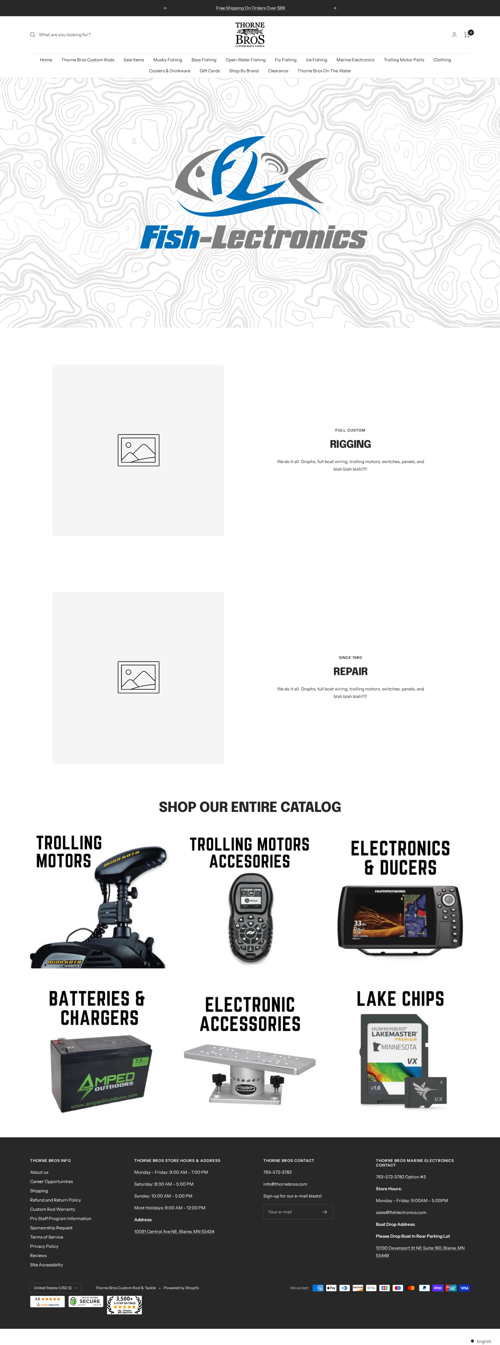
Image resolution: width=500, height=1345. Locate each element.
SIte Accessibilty (46, 1264)
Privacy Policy (44, 1246)
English (484, 1341)
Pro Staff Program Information (60, 1218)
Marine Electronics (355, 59)
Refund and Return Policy (55, 1200)
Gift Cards (210, 70)
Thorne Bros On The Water (324, 70)
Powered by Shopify (181, 1287)
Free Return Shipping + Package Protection (250, 8)
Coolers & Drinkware (169, 70)
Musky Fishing (167, 59)
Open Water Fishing (246, 59)
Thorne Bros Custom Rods (87, 59)
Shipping (39, 1190)
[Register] (324, 1212)
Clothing (442, 59)
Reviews (38, 1255)
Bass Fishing (204, 59)
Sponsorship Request (51, 1227)
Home (46, 59)
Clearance (278, 70)
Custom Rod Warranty (52, 1209)
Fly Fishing (286, 59)
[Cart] (467, 35)
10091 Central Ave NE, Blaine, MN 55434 (174, 1231)
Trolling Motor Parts (404, 59)
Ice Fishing (316, 59)
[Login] (454, 34)
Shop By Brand (244, 70)
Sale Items (134, 59)
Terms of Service (46, 1237)
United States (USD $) (53, 1287)
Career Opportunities (51, 1181)
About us (39, 1172)
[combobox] (480, 1341)
